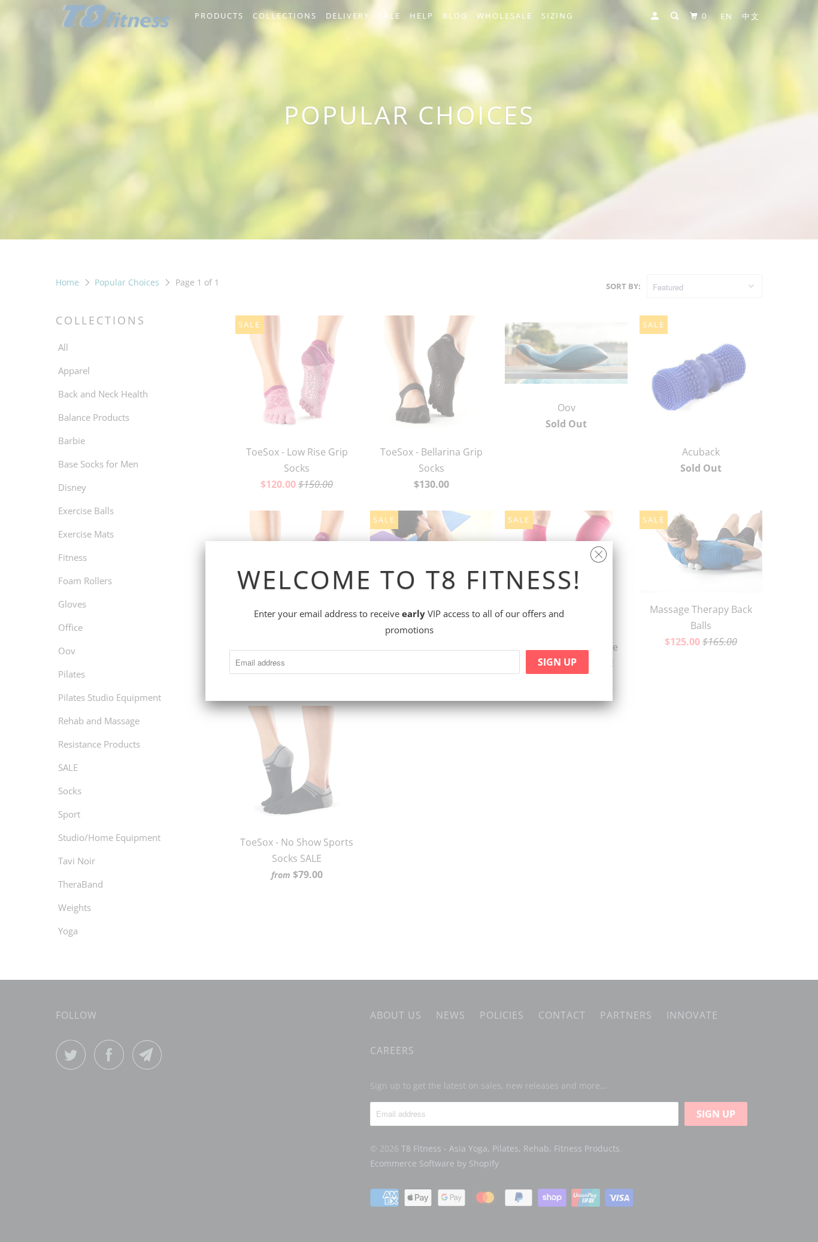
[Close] (598, 551)
